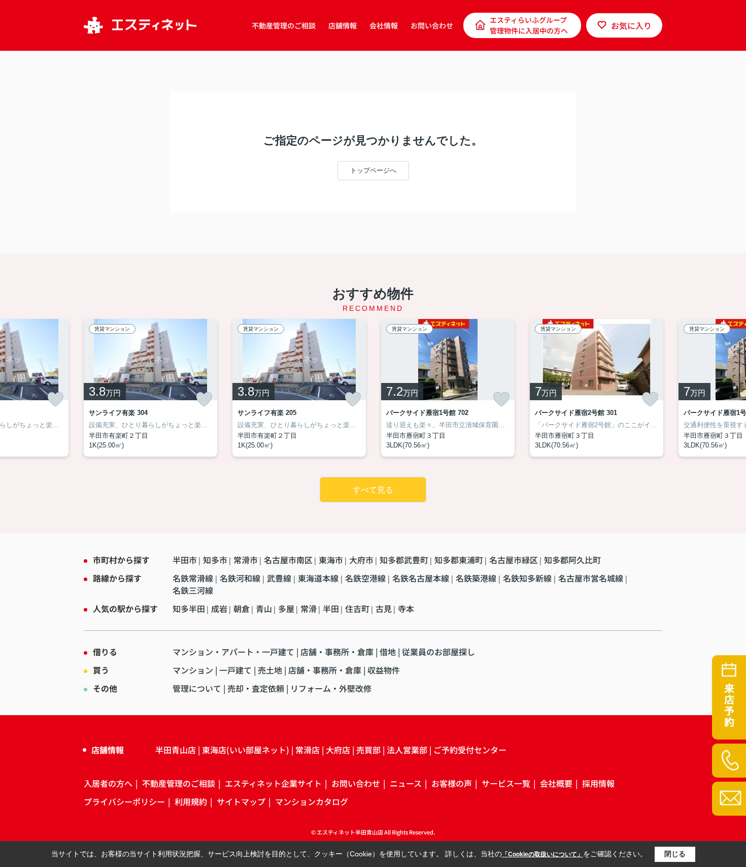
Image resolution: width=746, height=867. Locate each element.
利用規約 (191, 801)
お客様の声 (451, 783)
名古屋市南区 (288, 560)
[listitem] (150, 388)
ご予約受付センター (469, 750)
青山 (264, 608)
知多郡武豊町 (404, 560)
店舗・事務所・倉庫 (337, 652)
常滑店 (307, 750)
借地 (388, 652)
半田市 (185, 560)
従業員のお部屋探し (438, 652)
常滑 (308, 608)
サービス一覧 (506, 783)
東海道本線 (319, 578)
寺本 (406, 608)
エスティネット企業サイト (273, 783)
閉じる (675, 854)
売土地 (270, 670)
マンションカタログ (311, 801)
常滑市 (245, 560)
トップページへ (373, 170)
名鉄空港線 (366, 578)
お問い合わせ (432, 25)
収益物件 (383, 670)
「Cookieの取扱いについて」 (542, 854)
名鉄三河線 (193, 590)
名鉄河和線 (241, 578)
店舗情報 (342, 25)
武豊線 (280, 578)
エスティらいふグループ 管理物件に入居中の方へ (529, 25)
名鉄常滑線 (194, 578)
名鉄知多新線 (528, 578)
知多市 (215, 560)
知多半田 (189, 608)
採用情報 (598, 783)
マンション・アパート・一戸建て (233, 652)
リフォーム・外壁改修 (330, 688)
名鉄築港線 (477, 578)
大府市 (361, 560)
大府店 (338, 750)
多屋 (286, 608)
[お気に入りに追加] (55, 399)
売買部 (368, 750)
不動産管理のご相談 (284, 25)
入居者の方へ (108, 783)
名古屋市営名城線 (591, 578)
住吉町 (357, 608)
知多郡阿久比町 (572, 560)
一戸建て (235, 670)
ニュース (406, 783)
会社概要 (556, 783)
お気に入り (631, 25)
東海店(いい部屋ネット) (245, 750)
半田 (331, 608)
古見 (384, 608)
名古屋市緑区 (513, 560)
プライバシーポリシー (124, 801)
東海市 (331, 560)
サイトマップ (241, 801)
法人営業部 (407, 750)
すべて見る (373, 490)
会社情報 (383, 25)
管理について (197, 688)
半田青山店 (175, 750)
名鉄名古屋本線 (421, 578)
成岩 (219, 608)
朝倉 (241, 608)
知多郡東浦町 (458, 560)
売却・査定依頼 (255, 688)
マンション (193, 670)
